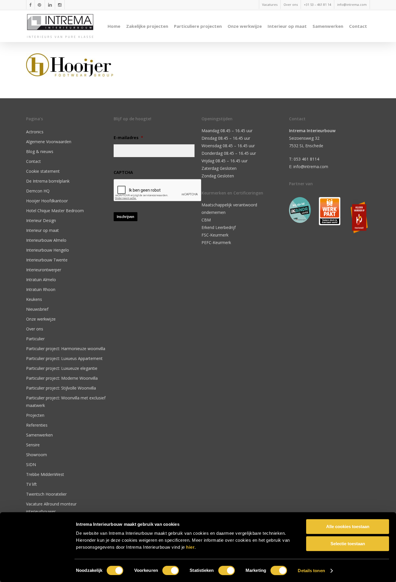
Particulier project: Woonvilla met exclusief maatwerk (66, 401)
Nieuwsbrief (37, 309)
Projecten (35, 415)
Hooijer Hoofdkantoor (47, 200)
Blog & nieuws (39, 151)
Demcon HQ (38, 191)
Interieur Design (41, 220)
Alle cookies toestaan (347, 526)
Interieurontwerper (43, 269)
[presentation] (158, 190)
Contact (33, 161)
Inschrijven (125, 216)
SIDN (31, 464)
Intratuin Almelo (41, 279)
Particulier (35, 338)
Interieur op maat (42, 230)
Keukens (34, 299)
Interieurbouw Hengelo (47, 250)
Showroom (36, 454)
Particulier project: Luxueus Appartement (64, 358)
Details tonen (311, 570)
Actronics (34, 131)
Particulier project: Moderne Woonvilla (62, 378)
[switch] (170, 570)
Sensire (33, 445)
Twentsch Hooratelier (46, 494)
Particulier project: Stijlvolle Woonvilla (61, 388)
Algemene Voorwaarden (48, 141)
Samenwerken (39, 435)
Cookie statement (43, 171)
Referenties (37, 425)
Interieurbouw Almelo (46, 240)
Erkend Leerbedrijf (218, 227)
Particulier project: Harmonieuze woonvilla (65, 348)
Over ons (34, 329)
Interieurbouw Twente (47, 260)
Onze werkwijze (41, 319)
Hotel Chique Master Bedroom (55, 210)
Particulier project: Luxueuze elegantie (61, 368)
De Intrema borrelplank (48, 181)
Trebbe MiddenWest (45, 474)
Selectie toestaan (347, 543)
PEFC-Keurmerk (216, 242)
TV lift (31, 484)
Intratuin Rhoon (40, 289)
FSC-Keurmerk (214, 235)
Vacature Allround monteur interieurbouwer (51, 507)
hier (190, 547)
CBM (206, 220)
